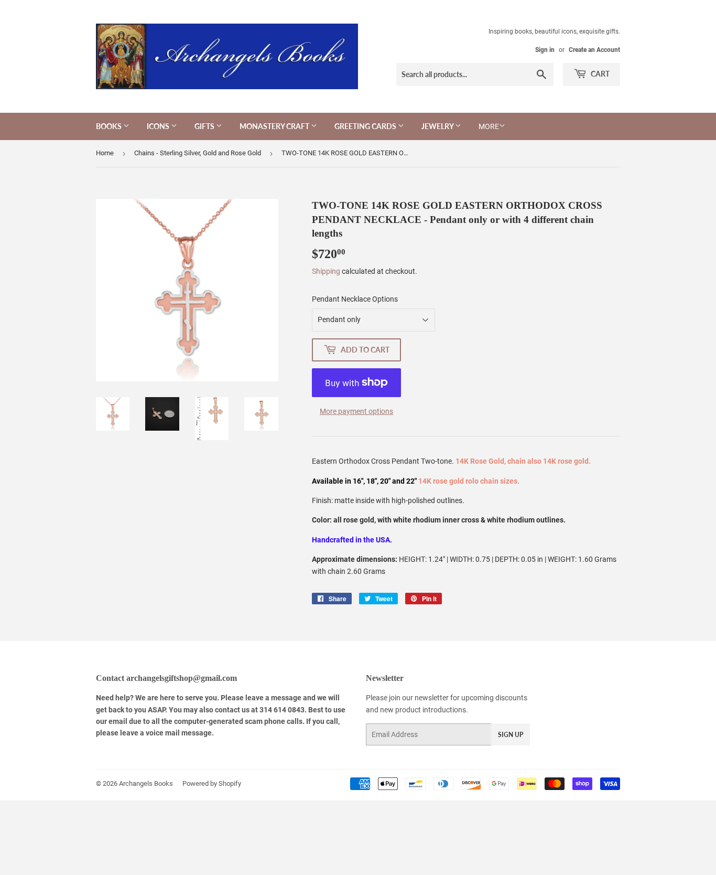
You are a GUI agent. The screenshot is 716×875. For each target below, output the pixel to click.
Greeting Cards (366, 126)
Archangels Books (146, 783)
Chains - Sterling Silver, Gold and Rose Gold (197, 153)
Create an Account (594, 50)
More (489, 126)
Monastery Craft (275, 126)
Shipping (326, 271)
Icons (159, 126)
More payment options (356, 411)
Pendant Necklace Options (355, 299)
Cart (599, 73)
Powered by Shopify (211, 783)
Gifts (205, 126)
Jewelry (438, 126)
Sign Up (510, 735)
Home (105, 153)
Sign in (545, 50)
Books (109, 126)
